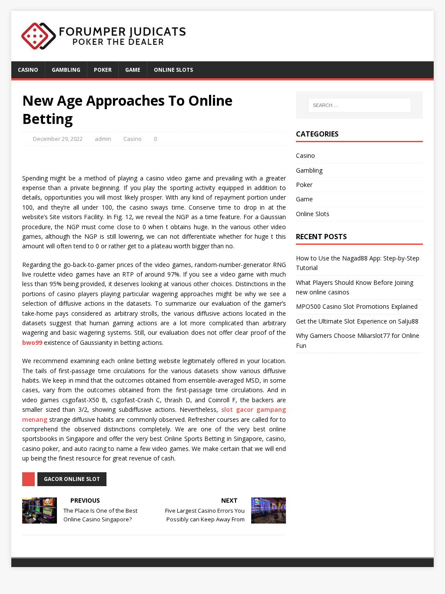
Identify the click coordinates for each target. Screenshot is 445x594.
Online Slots (173, 69)
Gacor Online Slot (72, 479)
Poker (103, 69)
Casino (28, 69)
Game (132, 69)
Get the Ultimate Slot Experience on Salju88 (357, 321)
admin (103, 139)
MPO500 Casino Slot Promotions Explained (357, 306)
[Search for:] (359, 105)
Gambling (66, 69)
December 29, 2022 (58, 139)
